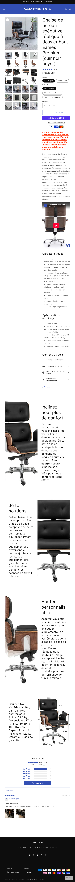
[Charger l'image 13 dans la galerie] (25, 80)
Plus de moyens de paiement (56, 122)
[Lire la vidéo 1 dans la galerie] (25, 55)
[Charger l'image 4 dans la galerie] (17, 64)
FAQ (30, 848)
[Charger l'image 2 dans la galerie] (17, 55)
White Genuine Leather (52, 93)
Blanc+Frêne (62, 81)
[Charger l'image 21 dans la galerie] (25, 97)
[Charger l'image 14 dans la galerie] (34, 80)
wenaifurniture (14, 879)
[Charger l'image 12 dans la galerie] (17, 80)
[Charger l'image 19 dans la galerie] (8, 97)
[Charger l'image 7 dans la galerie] (8, 72)
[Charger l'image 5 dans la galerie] (25, 64)
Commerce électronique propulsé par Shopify (31, 879)
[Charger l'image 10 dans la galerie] (34, 72)
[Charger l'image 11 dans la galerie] (8, 80)
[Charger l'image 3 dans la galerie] (8, 64)
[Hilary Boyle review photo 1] (9, 813)
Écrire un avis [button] (37, 783)
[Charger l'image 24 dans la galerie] (17, 106)
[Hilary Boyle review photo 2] (20, 813)
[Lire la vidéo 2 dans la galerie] (34, 55)
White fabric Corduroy (52, 97)
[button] (4, 9)
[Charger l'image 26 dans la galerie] (34, 106)
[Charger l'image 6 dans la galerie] (34, 64)
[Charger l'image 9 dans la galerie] (25, 72)
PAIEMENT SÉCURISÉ (40, 848)
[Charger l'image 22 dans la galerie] (34, 97)
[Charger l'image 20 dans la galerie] (17, 97)
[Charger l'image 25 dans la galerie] (25, 106)
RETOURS (53, 848)
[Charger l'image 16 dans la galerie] (17, 89)
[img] (10, 796)
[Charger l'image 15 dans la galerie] (8, 89)
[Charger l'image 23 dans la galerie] (8, 106)
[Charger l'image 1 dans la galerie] (8, 55)
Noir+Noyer (48, 81)
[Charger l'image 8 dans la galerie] (17, 72)
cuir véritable (49, 88)
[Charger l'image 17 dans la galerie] (25, 89)
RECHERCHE (22, 848)
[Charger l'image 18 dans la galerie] (34, 89)
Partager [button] (47, 387)
